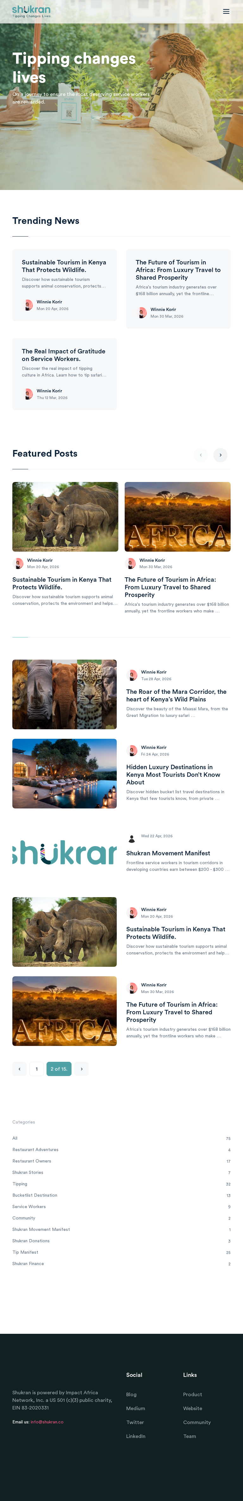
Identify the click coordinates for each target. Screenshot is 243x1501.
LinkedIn (136, 1436)
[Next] (81, 1069)
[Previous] (19, 1069)
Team (189, 1436)
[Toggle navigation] (225, 11)
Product (192, 1394)
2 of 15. (59, 1069)
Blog (131, 1394)
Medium (135, 1408)
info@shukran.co (47, 1422)
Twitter (135, 1422)
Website (192, 1408)
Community (197, 1422)
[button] (220, 455)
